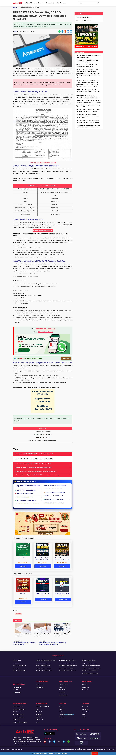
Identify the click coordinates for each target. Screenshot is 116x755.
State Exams (60, 3)
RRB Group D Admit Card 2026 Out (54, 499)
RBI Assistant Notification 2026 (90, 673)
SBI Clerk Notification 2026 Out (53, 489)
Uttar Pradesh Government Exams (91, 668)
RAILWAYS (39, 711)
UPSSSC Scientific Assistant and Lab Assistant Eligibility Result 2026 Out (88, 56)
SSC (37, 709)
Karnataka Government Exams (44, 668)
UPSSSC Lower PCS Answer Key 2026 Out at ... (62, 635)
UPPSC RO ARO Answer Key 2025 (42, 230)
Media (60, 711)
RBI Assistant (16, 719)
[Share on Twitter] (71, 31)
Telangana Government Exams (67, 660)
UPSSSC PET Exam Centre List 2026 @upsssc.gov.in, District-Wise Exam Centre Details (88, 91)
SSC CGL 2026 (17, 660)
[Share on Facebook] (68, 31)
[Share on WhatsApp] (59, 31)
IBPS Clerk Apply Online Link (84, 20)
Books (84, 717)
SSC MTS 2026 (17, 668)
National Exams (30, 3)
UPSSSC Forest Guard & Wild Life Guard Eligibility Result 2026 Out (87, 61)
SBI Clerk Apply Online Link (84, 17)
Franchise (61, 717)
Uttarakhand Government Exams (91, 665)
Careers (66, 714)
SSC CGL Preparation (19, 717)
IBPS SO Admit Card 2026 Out (25, 497)
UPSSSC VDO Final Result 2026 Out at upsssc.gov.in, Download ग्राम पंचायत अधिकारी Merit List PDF (88, 116)
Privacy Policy (110, 749)
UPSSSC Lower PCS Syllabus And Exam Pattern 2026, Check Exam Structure (87, 70)
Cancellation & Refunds (86, 749)
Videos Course (86, 711)
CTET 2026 (62, 692)
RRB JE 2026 (62, 687)
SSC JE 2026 (62, 690)
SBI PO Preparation (18, 706)
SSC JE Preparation (18, 714)
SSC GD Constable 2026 (19, 665)
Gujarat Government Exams (66, 668)
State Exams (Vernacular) (46, 3)
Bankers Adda (39, 684)
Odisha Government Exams (43, 663)
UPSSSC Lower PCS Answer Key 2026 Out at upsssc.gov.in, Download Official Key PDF (88, 81)
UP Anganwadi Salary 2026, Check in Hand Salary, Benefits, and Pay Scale (88, 65)
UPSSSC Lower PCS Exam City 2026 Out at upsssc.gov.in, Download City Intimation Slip (88, 121)
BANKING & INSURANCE (42, 706)
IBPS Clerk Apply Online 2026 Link (54, 503)
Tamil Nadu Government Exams (44, 670)
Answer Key (18, 613)
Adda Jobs (16, 690)
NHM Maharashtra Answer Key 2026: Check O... (42, 635)
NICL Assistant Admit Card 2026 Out (26, 500)
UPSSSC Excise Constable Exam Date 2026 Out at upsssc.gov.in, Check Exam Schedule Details (88, 75)
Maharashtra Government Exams (68, 663)
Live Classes (85, 709)
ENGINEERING (40, 719)
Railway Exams (86, 690)
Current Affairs (17, 692)
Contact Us (62, 709)
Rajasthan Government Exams (90, 670)
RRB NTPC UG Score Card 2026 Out (26, 490)
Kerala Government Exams (43, 665)
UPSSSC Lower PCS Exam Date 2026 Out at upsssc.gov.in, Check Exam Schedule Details (88, 126)
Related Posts (17, 620)
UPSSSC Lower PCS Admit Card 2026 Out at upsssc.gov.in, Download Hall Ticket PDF (88, 110)
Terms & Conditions (100, 749)
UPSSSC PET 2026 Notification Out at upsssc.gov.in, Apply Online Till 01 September (89, 96)
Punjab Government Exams (89, 663)
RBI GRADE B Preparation (20, 722)
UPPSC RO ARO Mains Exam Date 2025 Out (43, 162)
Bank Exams (85, 687)
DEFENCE (39, 717)
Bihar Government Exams (89, 660)
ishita (15, 31)
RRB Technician (63, 684)
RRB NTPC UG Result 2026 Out (45, 329)
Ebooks (84, 714)
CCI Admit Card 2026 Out (45, 332)
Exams (15, 7)
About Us (61, 706)
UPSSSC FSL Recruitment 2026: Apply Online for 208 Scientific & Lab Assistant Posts (88, 85)
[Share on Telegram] (62, 31)
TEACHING (39, 714)
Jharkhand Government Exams (67, 670)
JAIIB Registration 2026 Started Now (55, 496)
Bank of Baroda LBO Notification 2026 (55, 485)
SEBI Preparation (17, 711)
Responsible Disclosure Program (70, 749)
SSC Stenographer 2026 (19, 670)
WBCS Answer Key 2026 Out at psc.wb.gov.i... (23, 635)
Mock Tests (85, 706)
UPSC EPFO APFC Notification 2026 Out (27, 504)
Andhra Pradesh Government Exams (46, 660)
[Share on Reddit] (65, 31)
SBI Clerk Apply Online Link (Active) (55, 492)
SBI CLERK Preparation (19, 709)
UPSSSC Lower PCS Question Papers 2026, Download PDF (88, 105)
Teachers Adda (17, 687)
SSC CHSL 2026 (17, 663)
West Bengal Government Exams (68, 665)
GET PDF (94, 753)
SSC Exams (85, 684)
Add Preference (66, 358)
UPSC (37, 722)
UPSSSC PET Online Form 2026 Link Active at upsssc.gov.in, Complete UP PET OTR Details (89, 101)
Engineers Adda (40, 687)
